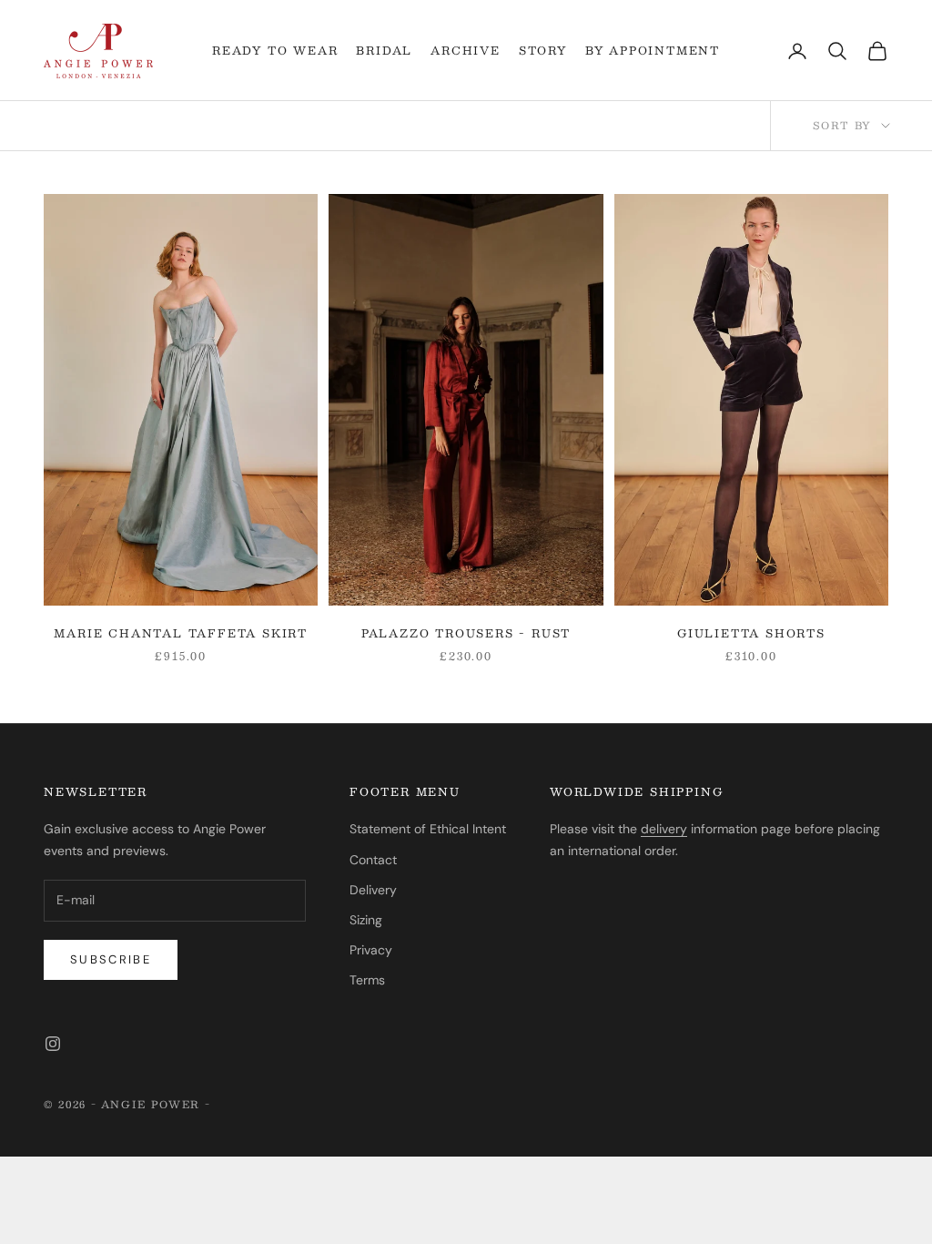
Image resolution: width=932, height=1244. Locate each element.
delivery (664, 829)
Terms (367, 980)
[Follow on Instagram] (53, 1044)
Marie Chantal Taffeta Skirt (181, 633)
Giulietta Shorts (751, 633)
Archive (466, 50)
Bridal (384, 50)
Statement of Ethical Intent (428, 829)
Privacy (371, 950)
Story (543, 50)
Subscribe (110, 959)
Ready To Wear (275, 50)
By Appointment (652, 50)
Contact (373, 859)
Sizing (366, 920)
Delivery (373, 890)
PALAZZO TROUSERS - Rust (466, 633)
